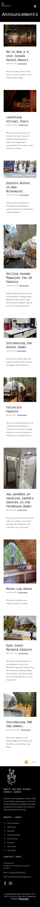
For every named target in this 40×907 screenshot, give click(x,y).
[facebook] (5, 883)
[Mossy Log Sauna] (20, 561)
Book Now (11, 831)
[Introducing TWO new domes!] (20, 704)
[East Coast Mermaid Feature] (20, 628)
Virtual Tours (11, 827)
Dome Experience (13, 823)
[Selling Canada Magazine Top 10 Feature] (20, 246)
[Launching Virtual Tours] (20, 101)
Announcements (22, 63)
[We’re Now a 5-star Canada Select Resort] (20, 36)
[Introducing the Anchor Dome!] (20, 328)
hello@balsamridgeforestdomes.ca (19, 877)
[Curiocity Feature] (20, 389)
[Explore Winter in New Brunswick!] (20, 169)
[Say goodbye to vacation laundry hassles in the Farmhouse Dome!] (20, 468)
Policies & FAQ (12, 838)
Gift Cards (10, 842)
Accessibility (11, 850)
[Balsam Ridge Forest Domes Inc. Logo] (6, 3)
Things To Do (12, 846)
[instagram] (10, 883)
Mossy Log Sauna (19, 588)
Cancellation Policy (13, 835)
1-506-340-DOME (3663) (17, 872)
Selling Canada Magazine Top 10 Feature (19, 277)
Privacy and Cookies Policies (17, 896)
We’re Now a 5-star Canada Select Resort (18, 55)
